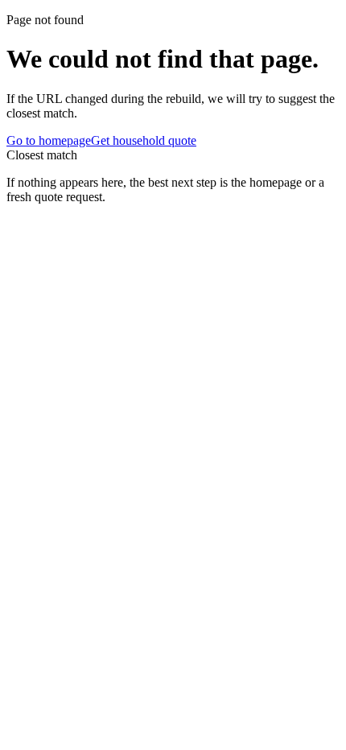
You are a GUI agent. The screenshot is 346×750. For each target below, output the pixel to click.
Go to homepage (48, 140)
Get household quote (143, 140)
